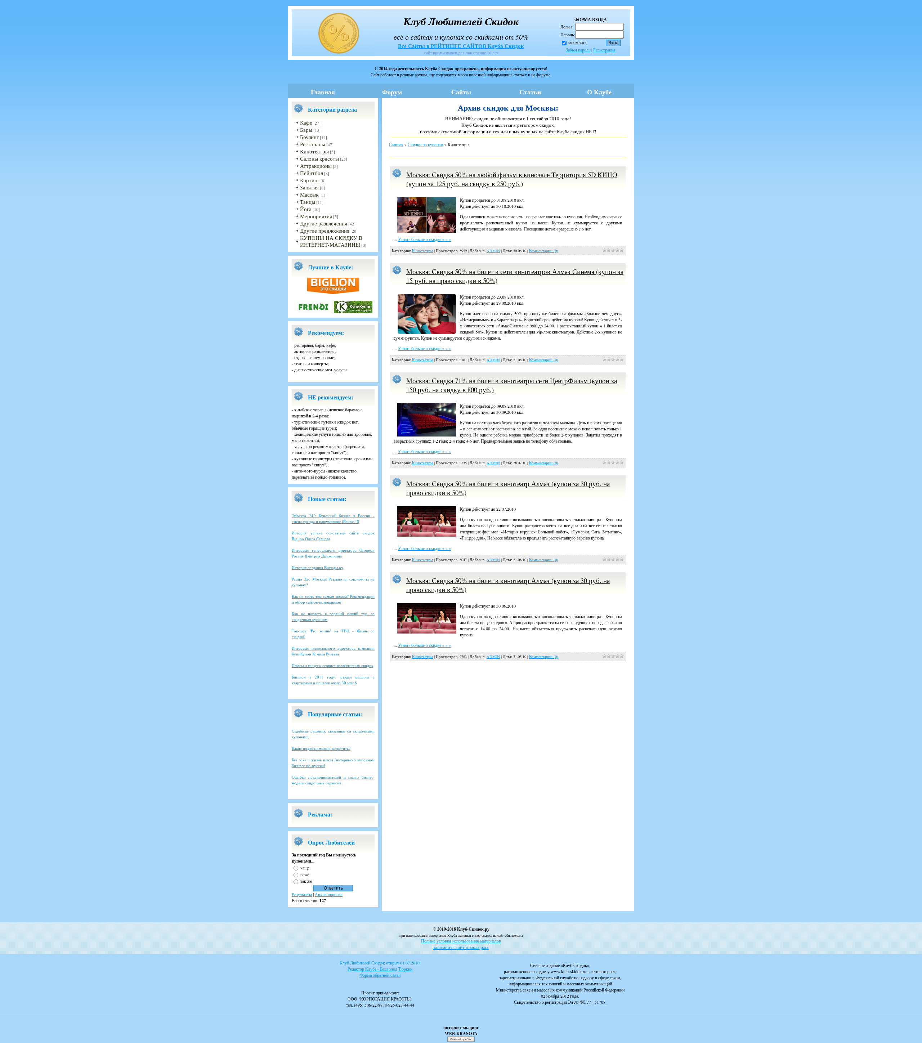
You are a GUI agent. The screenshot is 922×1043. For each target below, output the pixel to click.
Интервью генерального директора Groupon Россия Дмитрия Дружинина (333, 553)
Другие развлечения (323, 223)
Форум (392, 92)
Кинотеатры (314, 151)
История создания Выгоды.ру (317, 567)
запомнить (577, 42)
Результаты (302, 894)
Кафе (306, 122)
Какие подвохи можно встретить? (321, 748)
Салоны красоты (319, 158)
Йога (306, 209)
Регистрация (604, 50)
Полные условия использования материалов (461, 941)
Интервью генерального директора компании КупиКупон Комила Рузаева (333, 651)
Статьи (530, 92)
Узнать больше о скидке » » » (424, 239)
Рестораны (312, 144)
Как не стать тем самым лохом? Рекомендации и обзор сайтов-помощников (333, 599)
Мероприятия (316, 216)
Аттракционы (316, 165)
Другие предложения (324, 230)
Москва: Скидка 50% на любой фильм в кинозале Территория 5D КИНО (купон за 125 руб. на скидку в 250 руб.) (511, 179)
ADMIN (493, 250)
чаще (304, 867)
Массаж (309, 194)
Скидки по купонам (425, 144)
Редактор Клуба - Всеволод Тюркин (380, 969)
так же (306, 881)
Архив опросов (329, 894)
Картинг (309, 180)
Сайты (461, 92)
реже (304, 874)
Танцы (307, 201)
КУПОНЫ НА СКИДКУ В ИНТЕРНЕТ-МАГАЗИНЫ (331, 241)
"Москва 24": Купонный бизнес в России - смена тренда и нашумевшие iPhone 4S (333, 518)
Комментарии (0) (543, 250)
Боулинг (309, 137)
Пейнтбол (311, 173)
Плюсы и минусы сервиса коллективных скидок (332, 665)
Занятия (309, 187)
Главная (323, 92)
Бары (306, 129)
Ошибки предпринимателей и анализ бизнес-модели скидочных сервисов (333, 779)
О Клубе (599, 92)
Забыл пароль (578, 50)
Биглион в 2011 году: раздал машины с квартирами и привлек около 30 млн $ (333, 679)
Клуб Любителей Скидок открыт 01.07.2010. (380, 963)
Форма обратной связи (379, 975)
